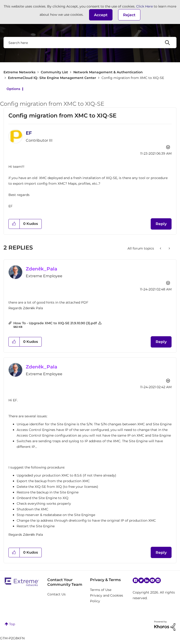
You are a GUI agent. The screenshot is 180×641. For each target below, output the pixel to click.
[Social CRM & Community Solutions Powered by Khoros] (164, 625)
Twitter (141, 580)
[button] (100, 14)
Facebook (135, 580)
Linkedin (147, 580)
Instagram (158, 580)
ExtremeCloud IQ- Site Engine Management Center (52, 78)
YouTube (152, 580)
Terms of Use (100, 590)
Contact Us (56, 594)
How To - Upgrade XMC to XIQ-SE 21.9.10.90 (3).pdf (55, 323)
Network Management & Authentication (108, 72)
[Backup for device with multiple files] (161, 248)
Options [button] (13, 89)
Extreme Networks (19, 72)
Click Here (144, 6)
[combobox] (90, 42)
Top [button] (12, 624)
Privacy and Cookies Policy (106, 598)
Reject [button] (129, 15)
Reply (161, 224)
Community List (54, 72)
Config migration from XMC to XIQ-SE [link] (132, 78)
